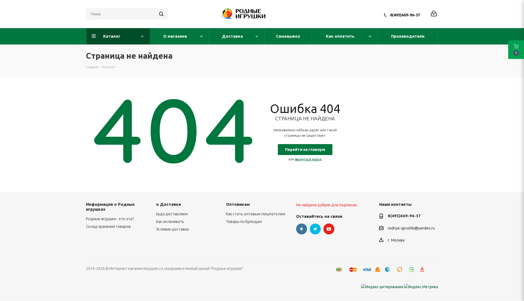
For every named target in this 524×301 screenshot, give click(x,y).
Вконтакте (301, 228)
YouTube (328, 228)
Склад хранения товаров (108, 226)
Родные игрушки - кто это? (110, 219)
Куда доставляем (172, 214)
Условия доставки (172, 229)
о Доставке (168, 204)
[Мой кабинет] (434, 14)
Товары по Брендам (244, 221)
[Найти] (161, 13)
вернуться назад (308, 159)
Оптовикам (238, 204)
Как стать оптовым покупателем (255, 214)
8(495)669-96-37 (405, 15)
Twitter (315, 228)
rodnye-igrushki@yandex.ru (411, 228)
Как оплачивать (170, 221)
